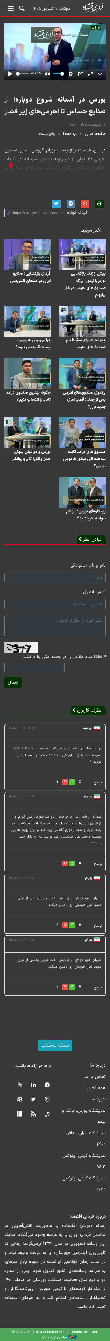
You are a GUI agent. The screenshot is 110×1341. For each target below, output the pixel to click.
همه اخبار (96, 1088)
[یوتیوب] (19, 1085)
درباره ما (98, 1065)
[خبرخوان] (33, 1114)
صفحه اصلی (95, 134)
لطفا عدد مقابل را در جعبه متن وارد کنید (64, 656)
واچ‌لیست (47, 134)
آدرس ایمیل (94, 592)
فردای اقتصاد (55, 7)
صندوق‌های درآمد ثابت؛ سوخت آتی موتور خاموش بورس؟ (84, 459)
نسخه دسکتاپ (55, 1045)
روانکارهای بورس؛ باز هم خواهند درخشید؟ (86, 514)
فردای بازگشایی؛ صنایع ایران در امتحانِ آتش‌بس (30, 277)
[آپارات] (19, 1100)
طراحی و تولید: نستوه (54, 1337)
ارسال (13, 682)
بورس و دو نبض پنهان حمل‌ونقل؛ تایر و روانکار (31, 455)
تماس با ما (95, 1076)
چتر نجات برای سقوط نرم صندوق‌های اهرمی (86, 343)
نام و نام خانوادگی (88, 565)
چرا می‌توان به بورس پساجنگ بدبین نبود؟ (33, 343)
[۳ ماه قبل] (82, 321)
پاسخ (98, 782)
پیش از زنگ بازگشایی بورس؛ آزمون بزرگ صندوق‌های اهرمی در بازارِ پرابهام (85, 284)
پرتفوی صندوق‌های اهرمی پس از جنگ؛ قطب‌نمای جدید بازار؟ (84, 400)
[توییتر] (33, 1100)
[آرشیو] (19, 1114)
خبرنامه (99, 1099)
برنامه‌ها (70, 134)
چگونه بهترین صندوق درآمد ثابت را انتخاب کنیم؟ (28, 396)
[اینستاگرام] (47, 1100)
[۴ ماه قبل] (82, 254)
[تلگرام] (47, 1085)
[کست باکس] (47, 1114)
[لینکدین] (33, 1085)
